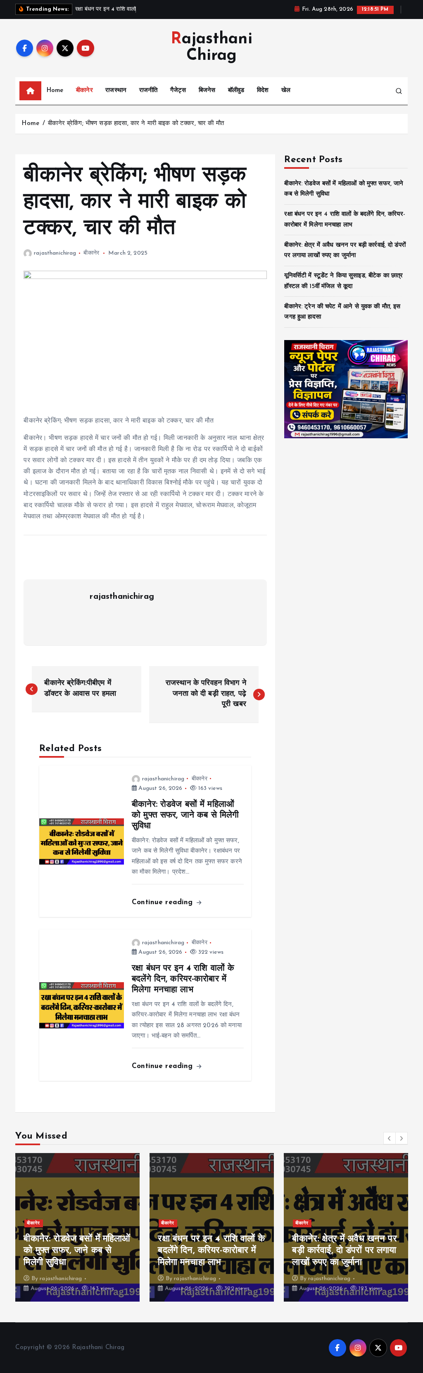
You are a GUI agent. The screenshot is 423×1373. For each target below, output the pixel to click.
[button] (389, 1138)
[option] (77, 1227)
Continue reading (163, 902)
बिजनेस (207, 90)
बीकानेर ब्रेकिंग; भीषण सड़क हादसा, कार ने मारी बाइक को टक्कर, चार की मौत (136, 124)
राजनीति (148, 90)
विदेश (263, 90)
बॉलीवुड (236, 90)
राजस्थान (115, 90)
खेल (285, 90)
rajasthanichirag (55, 253)
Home (55, 90)
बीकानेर (84, 90)
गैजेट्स (178, 90)
